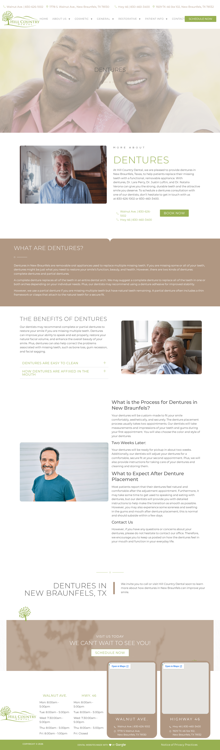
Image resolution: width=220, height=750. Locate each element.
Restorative (127, 18)
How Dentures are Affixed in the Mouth (55, 372)
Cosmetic (82, 18)
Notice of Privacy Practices (178, 744)
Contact (178, 18)
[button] (64, 363)
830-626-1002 (126, 198)
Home (44, 18)
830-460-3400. (149, 198)
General (103, 18)
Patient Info (154, 18)
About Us (59, 18)
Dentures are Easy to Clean (50, 363)
